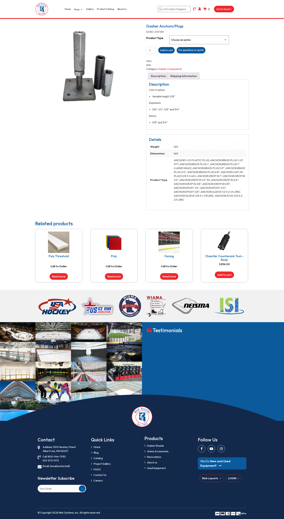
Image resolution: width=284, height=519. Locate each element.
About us (121, 9)
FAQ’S (97, 469)
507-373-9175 (51, 460)
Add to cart (166, 50)
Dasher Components (170, 69)
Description (158, 76)
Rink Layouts (210, 478)
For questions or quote (191, 50)
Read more (58, 276)
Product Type (154, 38)
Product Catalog (105, 9)
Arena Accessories (157, 451)
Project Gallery (102, 463)
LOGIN (232, 478)
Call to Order (58, 266)
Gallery (90, 9)
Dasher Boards (155, 445)
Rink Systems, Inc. (69, 512)
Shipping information (183, 76)
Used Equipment (156, 468)
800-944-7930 (57, 456)
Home (68, 9)
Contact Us (100, 475)
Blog (96, 452)
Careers (98, 480)
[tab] (158, 76)
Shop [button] (77, 9)
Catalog (98, 458)
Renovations (154, 456)
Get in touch (223, 9)
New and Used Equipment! (215, 463)
